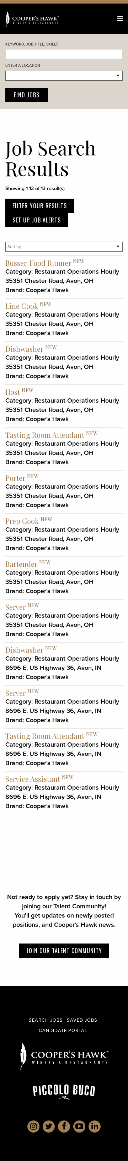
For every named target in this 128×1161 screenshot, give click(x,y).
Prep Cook (22, 521)
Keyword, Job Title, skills (31, 44)
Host (12, 392)
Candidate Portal (63, 1030)
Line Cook (21, 306)
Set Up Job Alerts (36, 220)
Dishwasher (24, 349)
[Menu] (120, 18)
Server (15, 607)
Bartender (21, 564)
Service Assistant (32, 779)
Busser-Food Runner (38, 263)
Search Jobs (46, 1020)
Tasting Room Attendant (44, 435)
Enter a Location (22, 65)
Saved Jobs (82, 1020)
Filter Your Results (39, 205)
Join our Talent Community (64, 950)
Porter (15, 478)
